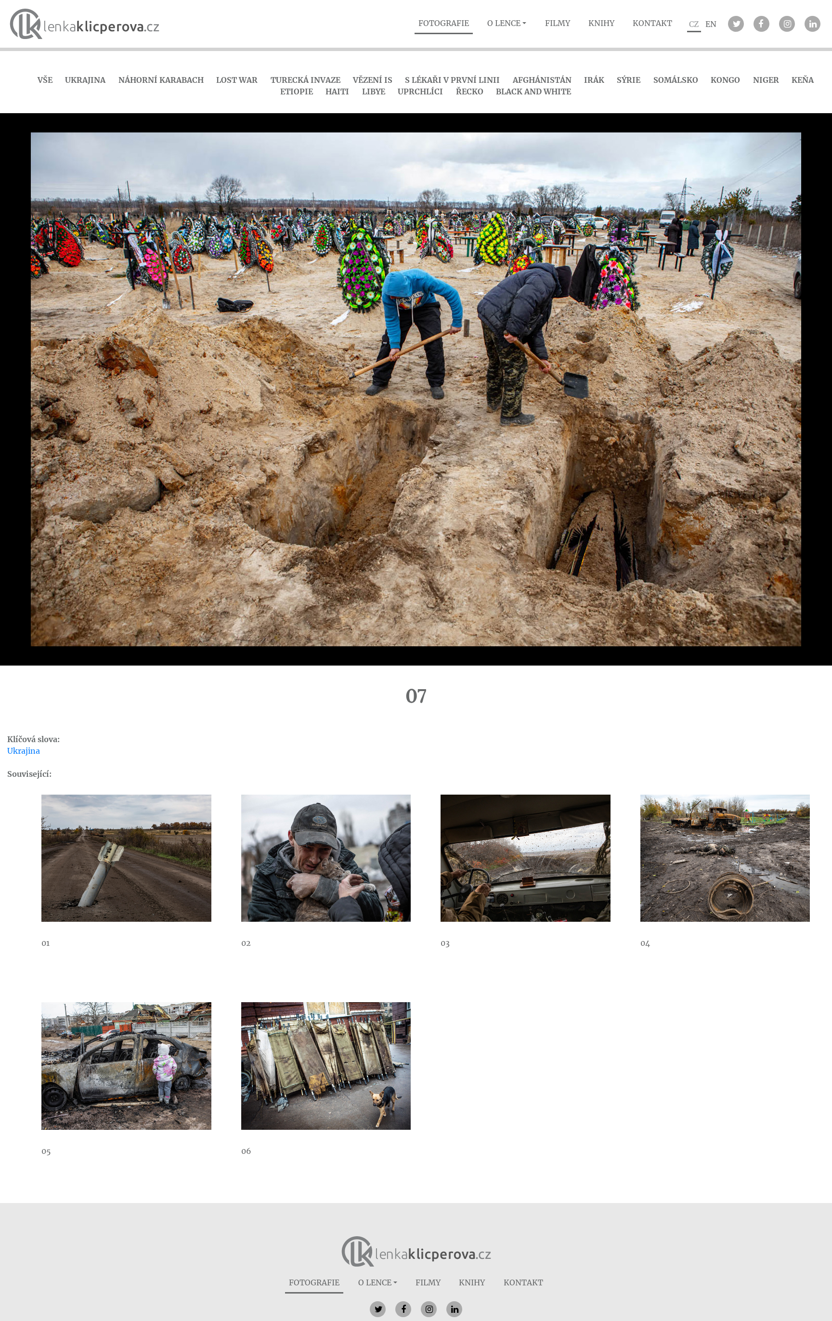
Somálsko (675, 80)
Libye (373, 91)
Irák (594, 80)
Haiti (337, 91)
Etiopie (296, 91)
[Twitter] (736, 24)
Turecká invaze (305, 80)
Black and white (533, 91)
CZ (694, 24)
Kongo (725, 80)
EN (710, 24)
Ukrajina (85, 80)
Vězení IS (372, 80)
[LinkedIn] (812, 24)
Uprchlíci (420, 91)
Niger (766, 80)
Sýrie (628, 80)
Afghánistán (542, 80)
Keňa (803, 80)
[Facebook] (761, 24)
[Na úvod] (416, 1250)
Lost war (237, 80)
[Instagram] (787, 24)
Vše (45, 80)
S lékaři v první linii (452, 80)
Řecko (469, 91)
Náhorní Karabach (161, 80)
